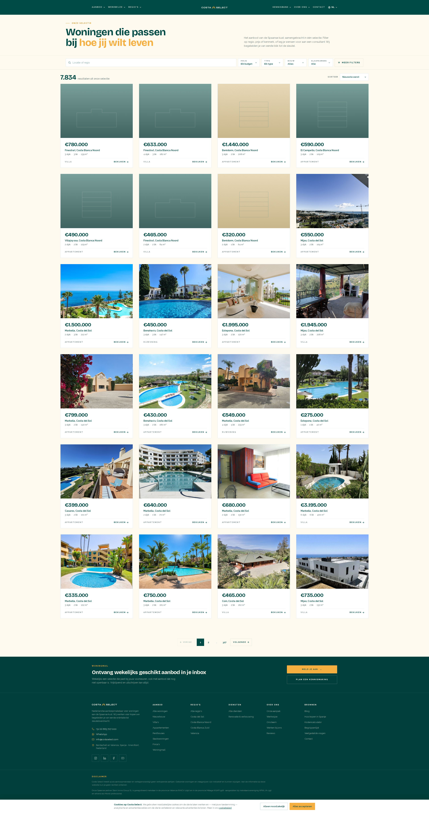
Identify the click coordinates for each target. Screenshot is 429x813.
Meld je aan (312, 669)
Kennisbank (280, 7)
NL (333, 7)
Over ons (300, 7)
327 (224, 642)
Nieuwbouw (159, 716)
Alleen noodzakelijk (274, 806)
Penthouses (158, 733)
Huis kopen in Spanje (315, 716)
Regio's (133, 7)
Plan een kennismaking (312, 679)
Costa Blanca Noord (201, 722)
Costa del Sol (197, 716)
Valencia (195, 733)
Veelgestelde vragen (314, 733)
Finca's (156, 744)
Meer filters (351, 62)
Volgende (239, 642)
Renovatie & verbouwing (241, 716)
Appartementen (161, 727)
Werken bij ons (274, 727)
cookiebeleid (225, 808)
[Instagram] (95, 758)
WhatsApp (101, 734)
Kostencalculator (313, 722)
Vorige (187, 642)
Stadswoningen (161, 738)
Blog (307, 711)
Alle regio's (196, 711)
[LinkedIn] (104, 758)
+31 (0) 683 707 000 (106, 729)
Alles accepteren (302, 806)
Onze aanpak (273, 711)
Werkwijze (115, 7)
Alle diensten (235, 711)
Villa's (156, 722)
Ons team (272, 722)
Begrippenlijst (311, 727)
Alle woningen (160, 711)
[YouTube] (122, 758)
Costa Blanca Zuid (200, 727)
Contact (319, 7)
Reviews (271, 733)
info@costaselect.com (107, 739)
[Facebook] (113, 758)
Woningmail (159, 749)
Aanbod (97, 7)
